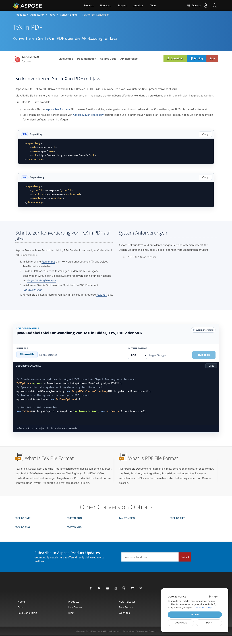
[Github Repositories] (132, 588)
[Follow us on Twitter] (99, 588)
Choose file (27, 354)
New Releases (127, 601)
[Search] (214, 5)
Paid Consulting (27, 613)
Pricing (198, 58)
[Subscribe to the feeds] (141, 588)
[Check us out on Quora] (124, 588)
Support (122, 5)
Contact (152, 631)
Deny (209, 623)
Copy (205, 134)
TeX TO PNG (74, 518)
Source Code (108, 58)
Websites (138, 5)
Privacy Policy (129, 631)
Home (21, 601)
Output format (137, 348)
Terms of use (142, 631)
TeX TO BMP (22, 518)
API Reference (129, 58)
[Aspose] (28, 5)
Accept (195, 614)
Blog (71, 613)
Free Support (126, 607)
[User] (205, 5)
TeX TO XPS (74, 527)
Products (89, 5)
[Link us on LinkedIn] (107, 588)
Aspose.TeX (37, 14)
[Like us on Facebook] (91, 588)
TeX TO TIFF (177, 518)
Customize (181, 623)
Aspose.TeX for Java (57, 109)
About (153, 5)
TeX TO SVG (22, 527)
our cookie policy (203, 607)
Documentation (86, 58)
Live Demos (66, 58)
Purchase (105, 5)
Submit (185, 557)
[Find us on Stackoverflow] (116, 588)
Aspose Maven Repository (88, 114)
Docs (21, 607)
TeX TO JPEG (127, 518)
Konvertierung (68, 14)
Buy (212, 58)
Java (52, 14)
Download (176, 58)
